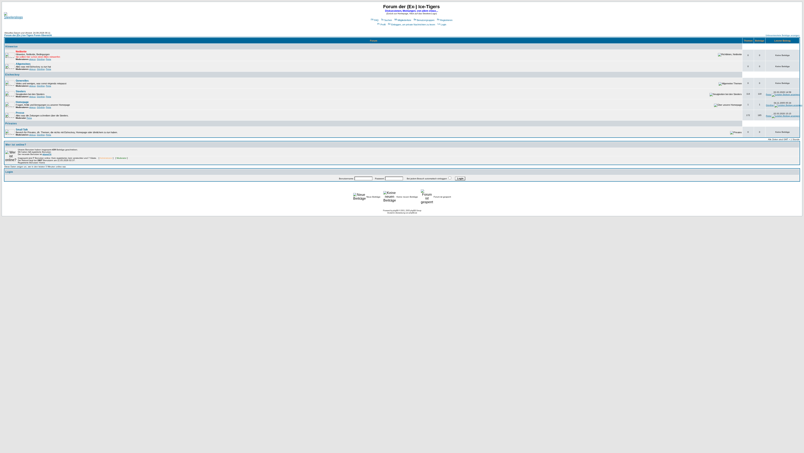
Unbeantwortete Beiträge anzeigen (783, 35)
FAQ (376, 20)
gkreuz (32, 59)
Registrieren (446, 20)
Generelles (22, 80)
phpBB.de (413, 213)
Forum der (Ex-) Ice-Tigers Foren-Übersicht (28, 35)
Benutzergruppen (425, 20)
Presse (20, 112)
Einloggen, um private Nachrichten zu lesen (413, 24)
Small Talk (22, 129)
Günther (41, 59)
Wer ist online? (15, 144)
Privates (11, 123)
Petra (48, 59)
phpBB (395, 210)
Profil (382, 24)
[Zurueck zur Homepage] (13, 17)
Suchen (388, 20)
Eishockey (12, 74)
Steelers (21, 91)
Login (443, 24)
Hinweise (11, 46)
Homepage (22, 102)
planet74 (47, 154)
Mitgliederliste (404, 20)
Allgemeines (23, 63)
